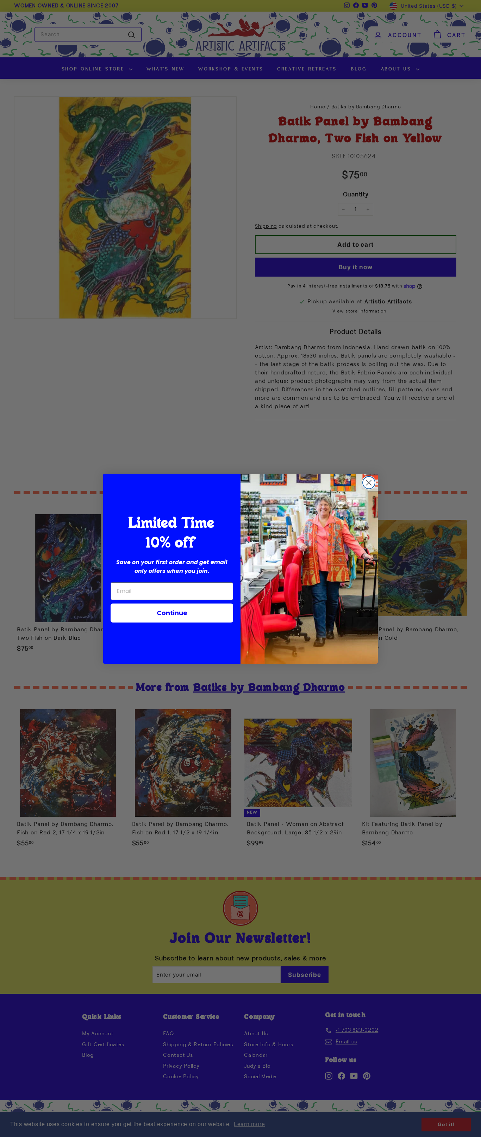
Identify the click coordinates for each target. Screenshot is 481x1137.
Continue (172, 612)
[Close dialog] (369, 482)
